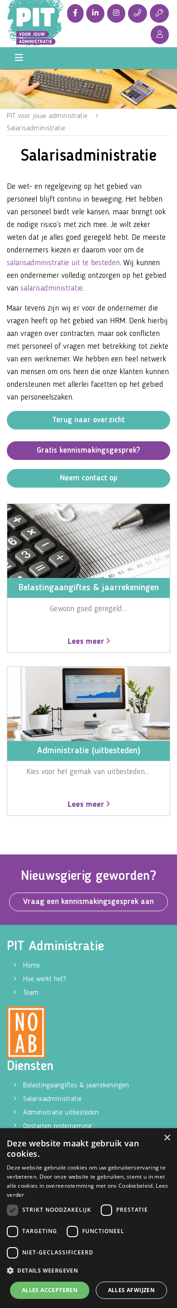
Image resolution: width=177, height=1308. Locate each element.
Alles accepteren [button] (50, 1290)
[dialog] (88, 1218)
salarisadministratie (51, 288)
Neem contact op (89, 478)
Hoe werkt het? (44, 979)
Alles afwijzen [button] (131, 1290)
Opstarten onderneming (57, 1126)
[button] (88, 1271)
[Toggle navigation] (19, 58)
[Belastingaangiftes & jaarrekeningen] (88, 541)
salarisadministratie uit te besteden (63, 263)
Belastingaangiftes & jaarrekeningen (76, 1085)
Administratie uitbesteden (60, 1112)
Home (31, 965)
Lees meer (87, 641)
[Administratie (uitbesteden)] (88, 704)
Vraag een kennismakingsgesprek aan (88, 902)
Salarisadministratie (52, 1099)
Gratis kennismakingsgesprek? (88, 450)
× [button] (166, 1138)
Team (31, 993)
